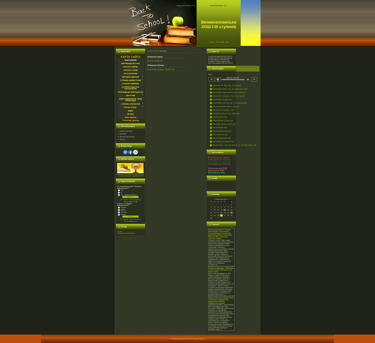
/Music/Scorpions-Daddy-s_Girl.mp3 (224, 106)
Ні (121, 192)
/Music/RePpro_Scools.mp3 (221, 120)
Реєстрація (220, 42)
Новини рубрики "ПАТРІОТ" (162, 69)
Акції (121, 139)
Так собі (124, 212)
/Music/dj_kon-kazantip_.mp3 (222, 110)
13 (225, 210)
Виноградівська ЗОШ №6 (219, 164)
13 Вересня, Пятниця (155, 65)
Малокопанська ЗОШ (217, 168)
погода (119, 231)
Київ (210, 74)
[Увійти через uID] (125, 152)
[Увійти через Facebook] (130, 152)
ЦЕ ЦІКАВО (156, 61)
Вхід (227, 42)
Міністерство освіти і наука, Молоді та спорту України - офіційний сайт (131, 175)
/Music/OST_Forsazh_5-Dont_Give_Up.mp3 (227, 96)
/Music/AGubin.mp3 (218, 127)
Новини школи (125, 131)
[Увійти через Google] (135, 152)
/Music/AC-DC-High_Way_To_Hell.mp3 (225, 85)
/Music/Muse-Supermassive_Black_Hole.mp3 (227, 92)
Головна (212, 42)
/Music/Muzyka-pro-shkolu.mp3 (223, 124)
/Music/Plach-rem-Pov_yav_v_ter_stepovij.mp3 (228, 103)
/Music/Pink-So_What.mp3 (221, 99)
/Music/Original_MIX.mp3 (220, 138)
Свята (122, 134)
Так (122, 190)
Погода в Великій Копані (126, 233)
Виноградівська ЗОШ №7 (219, 166)
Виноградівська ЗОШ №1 (219, 159)
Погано (123, 214)
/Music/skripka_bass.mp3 (220, 131)
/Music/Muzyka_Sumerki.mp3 (222, 141)
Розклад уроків (130, 120)
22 (231, 213)
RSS (225, 5)
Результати (124, 199)
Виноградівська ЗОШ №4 (219, 162)
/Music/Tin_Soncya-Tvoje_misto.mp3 (224, 113)
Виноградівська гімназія (218, 157)
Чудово (123, 207)
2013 (156, 51)
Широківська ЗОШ (216, 170)
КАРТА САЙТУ (130, 56)
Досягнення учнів (126, 136)
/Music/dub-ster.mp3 (218, 134)
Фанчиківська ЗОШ (216, 173)
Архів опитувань (135, 199)
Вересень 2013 (221, 199)
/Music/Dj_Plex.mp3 (218, 117)
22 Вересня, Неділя (154, 57)
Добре (123, 210)
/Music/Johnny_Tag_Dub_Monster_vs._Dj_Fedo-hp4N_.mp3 (233, 145)
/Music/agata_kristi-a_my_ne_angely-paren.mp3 (228, 89)
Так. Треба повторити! (129, 195)
